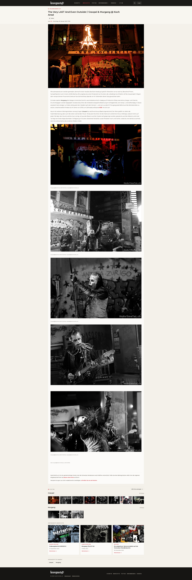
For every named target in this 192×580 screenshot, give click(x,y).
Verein (113, 3)
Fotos (94, 3)
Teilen (52, 18)
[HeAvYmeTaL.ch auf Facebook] (120, 3)
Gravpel (51, 493)
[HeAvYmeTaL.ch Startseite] (57, 3)
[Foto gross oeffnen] (53, 500)
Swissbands (103, 3)
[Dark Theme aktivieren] (134, 2)
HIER (100, 107)
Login (139, 3)
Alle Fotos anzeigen (136, 489)
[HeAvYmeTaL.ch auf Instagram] (122, 3)
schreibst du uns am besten (89, 480)
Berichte (86, 3)
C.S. (51, 21)
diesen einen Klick (68, 477)
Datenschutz (76, 576)
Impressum (67, 576)
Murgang (51, 507)
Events (77, 3)
